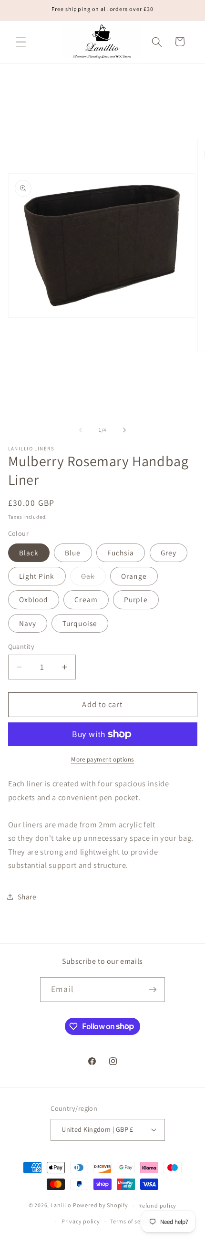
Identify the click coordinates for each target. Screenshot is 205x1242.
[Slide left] (80, 429)
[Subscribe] (152, 989)
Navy (27, 623)
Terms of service (132, 1221)
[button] (21, 41)
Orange (134, 576)
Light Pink (37, 576)
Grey (168, 552)
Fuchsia (120, 552)
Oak (93, 578)
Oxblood (34, 599)
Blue (73, 552)
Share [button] (27, 896)
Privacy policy (81, 1221)
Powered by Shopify (100, 1205)
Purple (136, 599)
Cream (86, 599)
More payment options (102, 759)
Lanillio (61, 1205)
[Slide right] (124, 429)
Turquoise (79, 623)
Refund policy (157, 1205)
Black (29, 552)
